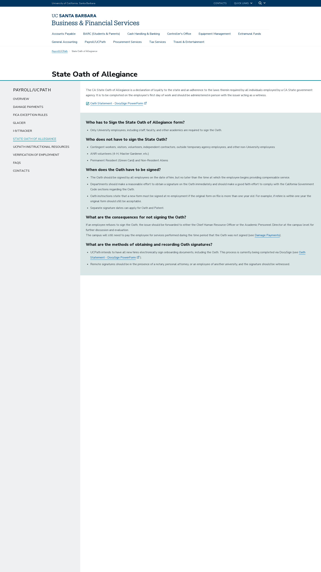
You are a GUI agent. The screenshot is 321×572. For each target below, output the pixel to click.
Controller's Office (179, 34)
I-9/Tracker (22, 131)
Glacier (19, 123)
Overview (21, 99)
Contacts (220, 3)
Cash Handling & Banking (143, 34)
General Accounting (64, 42)
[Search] (262, 3)
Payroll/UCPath (95, 42)
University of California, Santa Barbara (73, 3)
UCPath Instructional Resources (41, 147)
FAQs (17, 163)
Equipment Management (215, 34)
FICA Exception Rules (30, 115)
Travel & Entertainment (188, 42)
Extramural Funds (249, 34)
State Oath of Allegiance (34, 139)
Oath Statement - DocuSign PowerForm (116, 103)
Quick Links (241, 3)
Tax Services (157, 42)
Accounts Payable (64, 34)
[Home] (97, 24)
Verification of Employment (36, 155)
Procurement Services (127, 42)
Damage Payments (28, 107)
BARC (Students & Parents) (101, 34)
